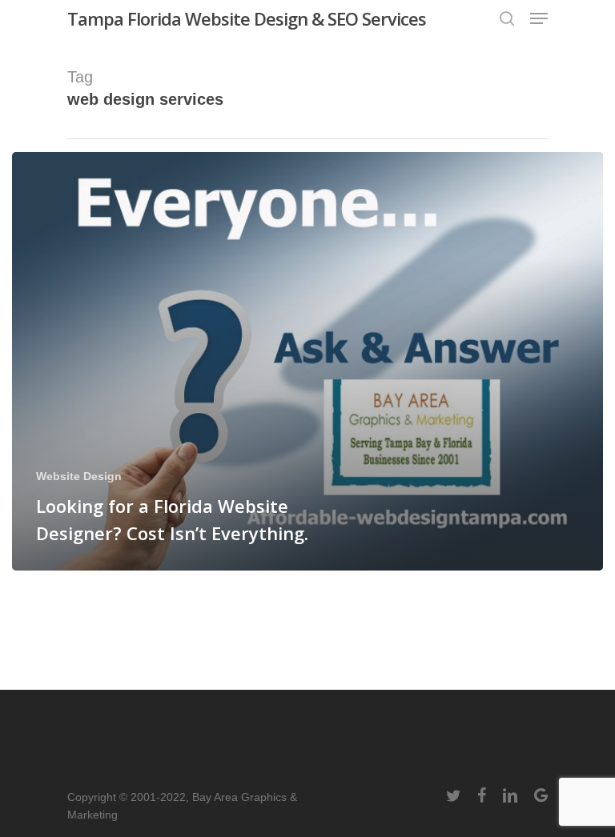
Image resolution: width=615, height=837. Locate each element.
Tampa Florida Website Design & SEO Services (246, 18)
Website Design (79, 476)
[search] (507, 18)
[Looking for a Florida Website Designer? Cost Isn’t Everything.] (307, 361)
